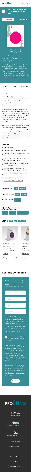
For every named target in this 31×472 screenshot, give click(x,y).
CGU (15, 451)
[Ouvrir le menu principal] (27, 3)
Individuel (24, 194)
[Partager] (20, 51)
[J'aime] (15, 51)
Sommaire (14, 86)
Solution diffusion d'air (23, 213)
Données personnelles (15, 446)
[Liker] (11, 51)
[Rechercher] (23, 3)
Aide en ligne (15, 461)
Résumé (5, 86)
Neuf (16, 188)
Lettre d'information (15, 466)
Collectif (17, 194)
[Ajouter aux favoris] (16, 258)
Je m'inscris (15, 381)
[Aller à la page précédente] (3, 11)
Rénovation (22, 188)
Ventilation (17, 200)
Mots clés (24, 86)
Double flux (12, 213)
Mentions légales (15, 442)
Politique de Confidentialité (13, 350)
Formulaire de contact (15, 456)
